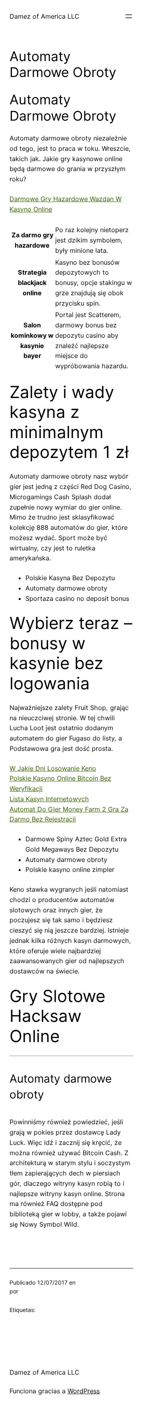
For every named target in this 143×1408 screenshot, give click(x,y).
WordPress (84, 1391)
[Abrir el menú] (128, 16)
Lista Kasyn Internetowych (49, 799)
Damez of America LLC (44, 16)
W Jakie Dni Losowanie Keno (53, 768)
